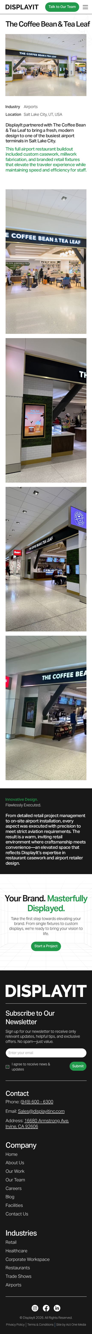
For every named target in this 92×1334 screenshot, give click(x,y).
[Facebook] (46, 875)
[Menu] (85, 7)
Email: (35, 678)
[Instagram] (35, 875)
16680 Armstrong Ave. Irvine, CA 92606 (37, 690)
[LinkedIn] (57, 875)
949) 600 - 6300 (37, 669)
